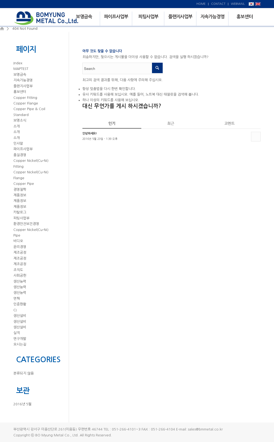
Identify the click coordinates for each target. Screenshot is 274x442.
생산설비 (19, 315)
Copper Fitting (25, 97)
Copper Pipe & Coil (29, 109)
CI (15, 310)
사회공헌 (19, 275)
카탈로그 (19, 212)
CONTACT (218, 3)
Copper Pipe (23, 183)
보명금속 (19, 74)
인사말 (18, 143)
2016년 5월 (22, 404)
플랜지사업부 (23, 86)
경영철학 (19, 189)
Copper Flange (25, 103)
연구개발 (19, 338)
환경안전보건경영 (26, 224)
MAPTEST (20, 68)
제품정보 (19, 195)
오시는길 (19, 344)
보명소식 (19, 120)
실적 (16, 333)
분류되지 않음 (23, 373)
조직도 (18, 270)
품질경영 (19, 155)
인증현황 (19, 304)
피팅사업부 (21, 218)
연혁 (16, 298)
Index (17, 63)
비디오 (18, 241)
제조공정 (19, 252)
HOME (201, 3)
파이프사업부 (23, 149)
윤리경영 (19, 247)
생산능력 (19, 281)
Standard (21, 115)
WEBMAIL (238, 3)
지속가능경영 (23, 80)
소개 (16, 126)
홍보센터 (19, 91)
